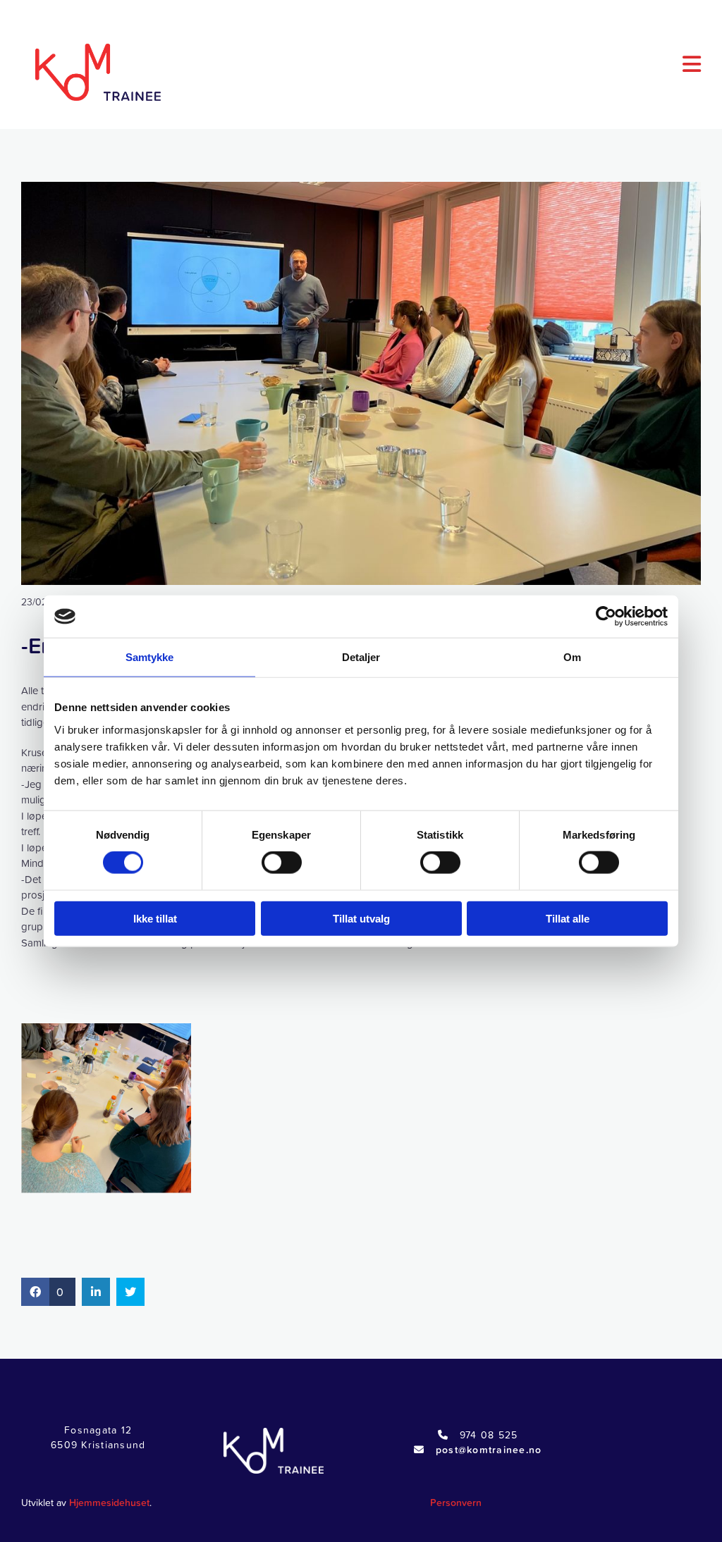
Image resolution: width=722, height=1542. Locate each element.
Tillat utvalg (361, 918)
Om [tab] (572, 657)
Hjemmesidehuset (109, 1502)
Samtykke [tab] (150, 657)
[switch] (282, 862)
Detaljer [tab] (361, 657)
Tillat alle (567, 918)
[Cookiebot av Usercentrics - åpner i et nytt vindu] (606, 616)
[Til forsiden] (89, 72)
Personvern (456, 1502)
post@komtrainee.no (489, 1450)
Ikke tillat (155, 918)
